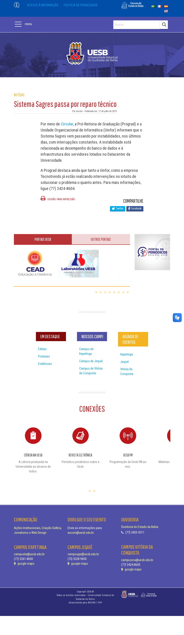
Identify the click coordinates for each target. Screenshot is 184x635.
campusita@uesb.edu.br (29, 554)
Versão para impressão (61, 199)
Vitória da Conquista (126, 371)
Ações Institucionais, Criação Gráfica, (38, 528)
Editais (42, 349)
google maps (25, 563)
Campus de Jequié (91, 361)
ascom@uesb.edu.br (81, 532)
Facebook (136, 208)
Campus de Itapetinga (86, 351)
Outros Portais (101, 239)
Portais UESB (43, 239)
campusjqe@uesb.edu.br (83, 554)
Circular (67, 124)
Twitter (119, 208)
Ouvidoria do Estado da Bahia (139, 527)
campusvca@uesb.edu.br (137, 560)
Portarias (44, 356)
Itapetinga (126, 354)
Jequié (124, 362)
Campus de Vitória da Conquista (91, 371)
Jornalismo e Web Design (30, 532)
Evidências (45, 364)
